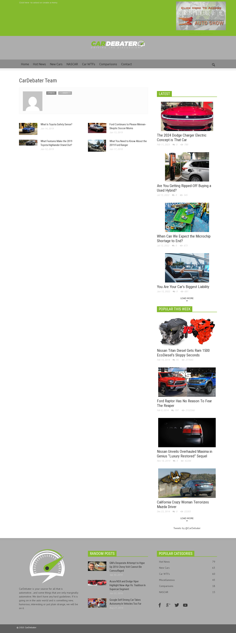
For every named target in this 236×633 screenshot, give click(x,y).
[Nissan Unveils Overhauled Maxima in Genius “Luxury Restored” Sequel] (187, 432)
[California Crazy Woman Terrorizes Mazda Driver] (187, 482)
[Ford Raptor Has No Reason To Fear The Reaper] (187, 381)
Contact (126, 64)
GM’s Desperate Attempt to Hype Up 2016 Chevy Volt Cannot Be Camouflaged (127, 566)
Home (25, 64)
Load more (187, 298)
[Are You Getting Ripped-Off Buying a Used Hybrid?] (187, 166)
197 (177, 410)
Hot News (39, 64)
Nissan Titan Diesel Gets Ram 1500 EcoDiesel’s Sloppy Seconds (183, 352)
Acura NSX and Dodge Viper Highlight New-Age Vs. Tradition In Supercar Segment (128, 585)
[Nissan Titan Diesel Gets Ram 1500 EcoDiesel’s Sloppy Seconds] (187, 331)
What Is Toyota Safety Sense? (56, 124)
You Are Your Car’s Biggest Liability (183, 287)
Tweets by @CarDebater (201, 33)
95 (177, 360)
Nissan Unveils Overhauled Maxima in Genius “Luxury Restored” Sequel (184, 453)
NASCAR (72, 64)
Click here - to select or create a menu (38, 2)
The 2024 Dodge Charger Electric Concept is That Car (181, 137)
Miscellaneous (187, 580)
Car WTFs (88, 64)
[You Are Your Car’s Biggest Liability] (187, 267)
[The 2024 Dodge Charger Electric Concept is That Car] (187, 116)
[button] (213, 64)
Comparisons (108, 64)
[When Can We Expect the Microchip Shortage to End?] (187, 217)
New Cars (56, 64)
